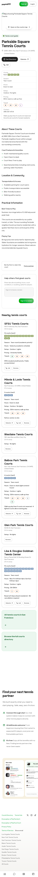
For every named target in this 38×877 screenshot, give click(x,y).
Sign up (23, 4)
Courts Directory (7, 815)
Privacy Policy (6, 827)
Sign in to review (26, 301)
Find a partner (29, 266)
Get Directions (11, 59)
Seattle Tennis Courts (9, 852)
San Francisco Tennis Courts (11, 840)
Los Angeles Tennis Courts (11, 834)
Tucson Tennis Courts (9, 861)
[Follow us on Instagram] (31, 815)
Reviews (15, 368)
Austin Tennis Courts (9, 846)
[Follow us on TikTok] (35, 815)
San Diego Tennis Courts (10, 849)
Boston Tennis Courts (9, 855)
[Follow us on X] (28, 815)
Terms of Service (7, 830)
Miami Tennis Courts (8, 843)
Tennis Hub (18, 815)
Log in (33, 4)
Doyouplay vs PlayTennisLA (11, 819)
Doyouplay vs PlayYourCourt (11, 823)
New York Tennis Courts (10, 837)
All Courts (5, 864)
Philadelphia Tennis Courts (11, 858)
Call (7, 65)
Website (23, 59)
